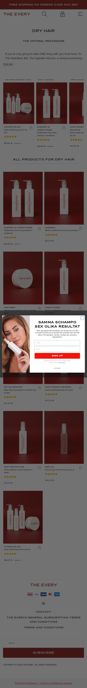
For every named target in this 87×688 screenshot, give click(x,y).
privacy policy (62, 362)
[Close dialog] (82, 318)
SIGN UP (57, 355)
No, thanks (57, 368)
